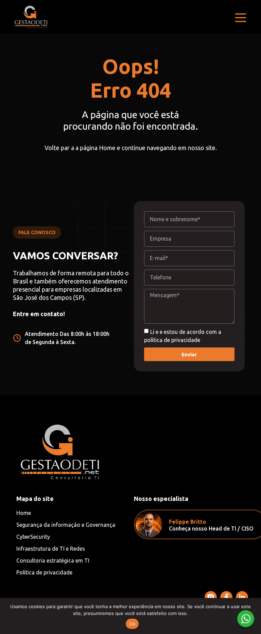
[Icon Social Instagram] (211, 597)
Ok (132, 624)
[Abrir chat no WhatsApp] (245, 618)
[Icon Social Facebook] (226, 597)
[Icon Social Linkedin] (242, 597)
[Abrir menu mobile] (240, 17)
